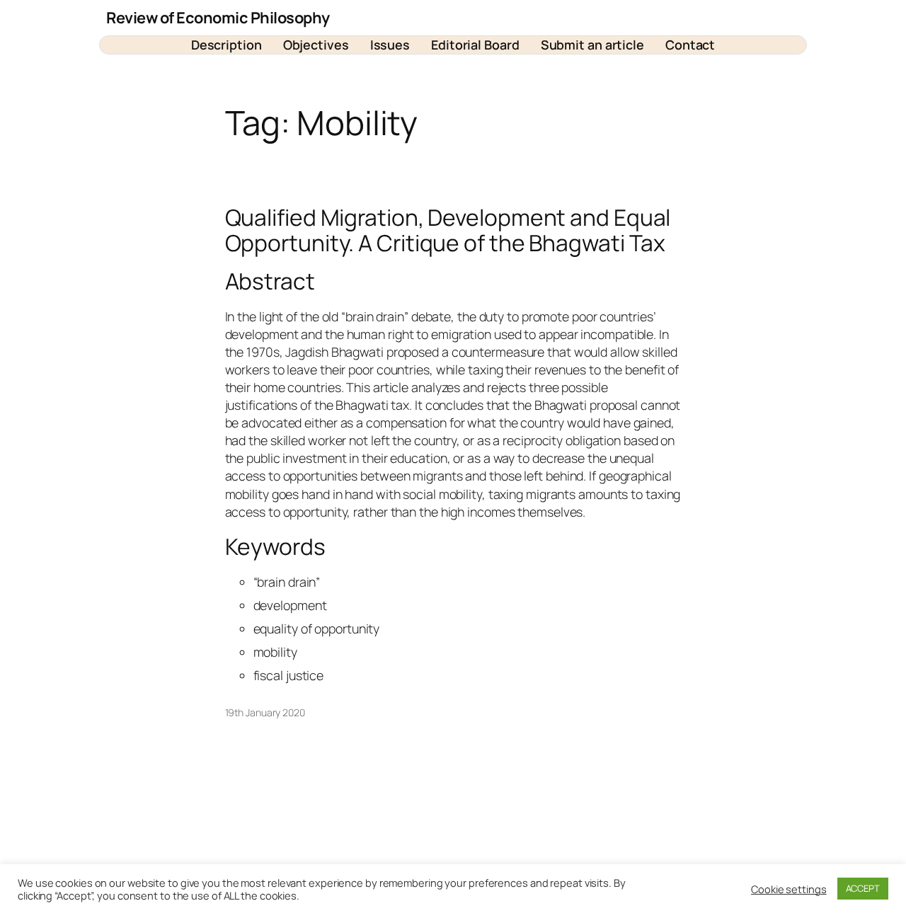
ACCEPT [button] (863, 888)
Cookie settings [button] (789, 889)
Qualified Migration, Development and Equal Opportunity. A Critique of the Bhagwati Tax (448, 230)
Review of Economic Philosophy (218, 17)
